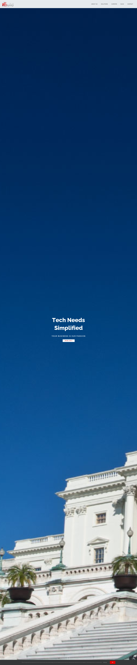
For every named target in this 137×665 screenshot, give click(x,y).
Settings (105, 662)
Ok (112, 662)
